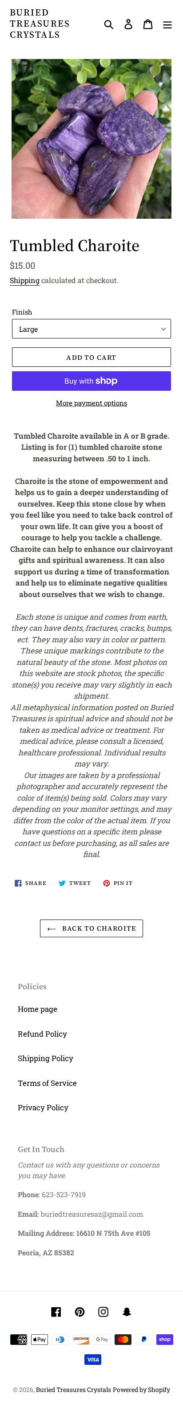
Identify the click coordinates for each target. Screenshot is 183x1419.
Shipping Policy (45, 1058)
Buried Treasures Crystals (40, 23)
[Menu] (167, 23)
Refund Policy (42, 1034)
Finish (22, 311)
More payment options (91, 402)
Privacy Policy (43, 1107)
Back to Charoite (98, 928)
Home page (37, 1009)
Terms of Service (47, 1083)
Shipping (25, 280)
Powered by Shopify (141, 1389)
